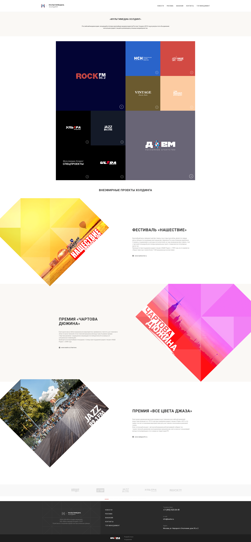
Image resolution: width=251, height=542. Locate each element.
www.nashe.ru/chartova (68, 347)
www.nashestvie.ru (141, 256)
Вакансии (179, 6)
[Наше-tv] (75, 490)
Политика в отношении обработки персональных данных (71, 523)
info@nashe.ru (168, 519)
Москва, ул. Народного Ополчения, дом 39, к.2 (180, 528)
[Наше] (100, 490)
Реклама (170, 6)
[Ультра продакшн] (150, 490)
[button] (107, 499)
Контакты (190, 6)
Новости (160, 6)
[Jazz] (125, 490)
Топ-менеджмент (203, 6)
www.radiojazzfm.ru (141, 437)
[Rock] (175, 490)
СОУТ (81, 521)
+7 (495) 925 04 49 (171, 510)
